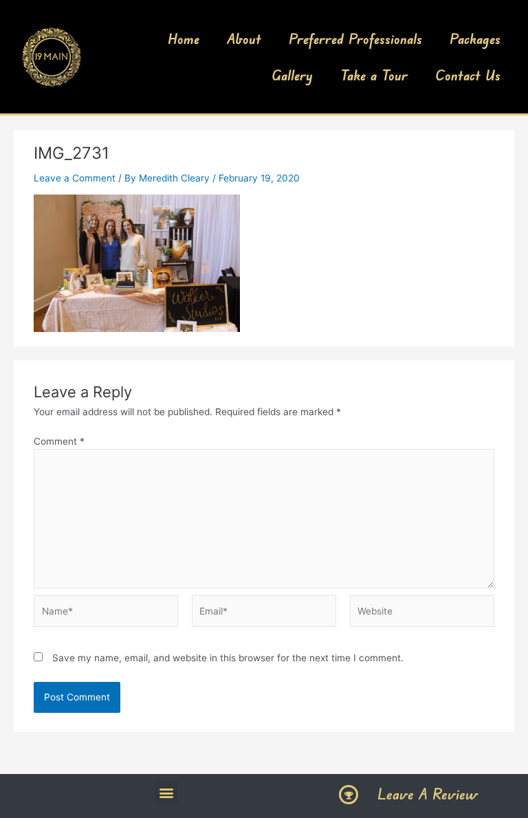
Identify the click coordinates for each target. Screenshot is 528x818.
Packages (475, 38)
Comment (59, 441)
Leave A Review (427, 793)
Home (183, 38)
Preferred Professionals (355, 38)
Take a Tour (374, 75)
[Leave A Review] (348, 794)
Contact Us (467, 75)
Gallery (292, 75)
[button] (166, 792)
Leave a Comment (75, 178)
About (244, 38)
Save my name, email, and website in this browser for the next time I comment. (228, 657)
